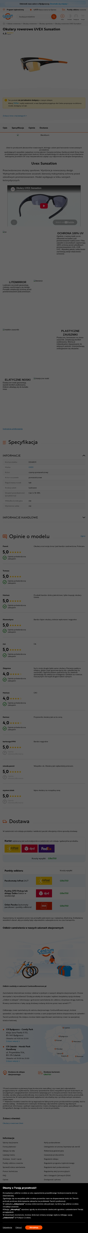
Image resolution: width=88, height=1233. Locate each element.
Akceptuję (33, 1227)
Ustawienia (7, 1227)
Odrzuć (18, 1227)
